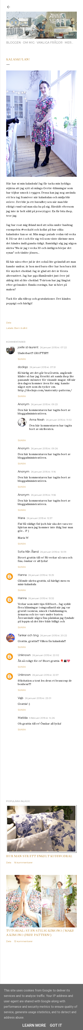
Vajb (20, 698)
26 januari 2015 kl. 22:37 (45, 674)
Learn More (34, 1025)
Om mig (29, 42)
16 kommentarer (23, 862)
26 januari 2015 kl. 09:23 (44, 404)
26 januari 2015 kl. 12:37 (40, 518)
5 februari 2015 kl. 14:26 (42, 717)
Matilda (23, 718)
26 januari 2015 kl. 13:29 (41, 575)
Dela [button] (8, 322)
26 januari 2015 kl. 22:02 (45, 655)
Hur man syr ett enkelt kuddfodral (39, 856)
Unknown (24, 655)
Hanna (22, 575)
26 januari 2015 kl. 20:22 (53, 635)
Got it (56, 1025)
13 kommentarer (23, 941)
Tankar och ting (28, 635)
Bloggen (13, 42)
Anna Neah (36, 419)
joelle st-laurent (28, 347)
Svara (22, 359)
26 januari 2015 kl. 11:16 (43, 471)
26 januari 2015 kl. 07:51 (43, 367)
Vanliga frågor (50, 42)
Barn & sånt (20, 328)
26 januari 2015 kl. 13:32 (41, 598)
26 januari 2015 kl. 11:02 (59, 419)
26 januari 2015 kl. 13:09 (53, 551)
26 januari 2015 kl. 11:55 (43, 494)
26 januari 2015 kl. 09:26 (44, 448)
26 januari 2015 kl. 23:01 (38, 698)
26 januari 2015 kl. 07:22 (53, 347)
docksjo (23, 367)
